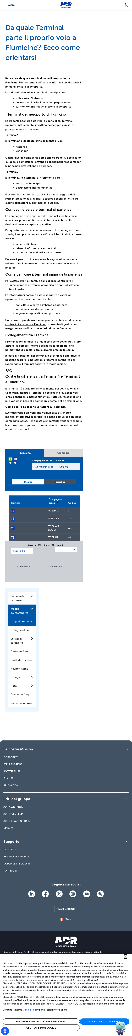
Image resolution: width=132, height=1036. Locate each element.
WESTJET (53, 518)
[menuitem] (10, 757)
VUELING (53, 510)
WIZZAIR (53, 537)
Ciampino (63, 453)
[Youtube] (86, 893)
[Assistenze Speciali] (126, 5)
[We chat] (100, 893)
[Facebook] (45, 893)
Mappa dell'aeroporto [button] (19, 611)
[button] (21, 551)
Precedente (23, 566)
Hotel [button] (13, 685)
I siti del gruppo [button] (16, 799)
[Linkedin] (31, 893)
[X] (59, 893)
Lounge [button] (15, 677)
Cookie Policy (30, 1009)
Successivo (55, 566)
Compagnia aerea (42, 460)
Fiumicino (25, 453)
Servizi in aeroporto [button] (16, 640)
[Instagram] (72, 893)
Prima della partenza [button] (17, 598)
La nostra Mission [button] (18, 749)
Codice (60, 460)
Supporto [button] (11, 841)
